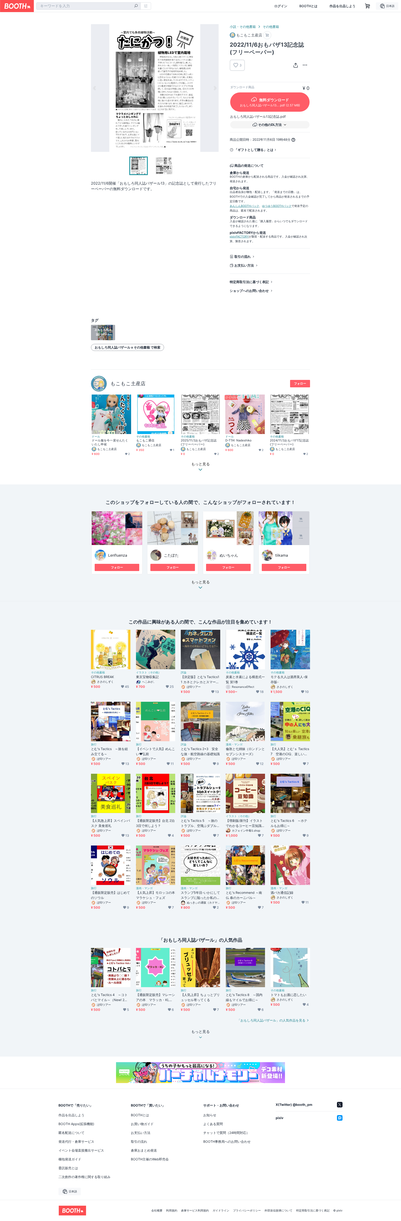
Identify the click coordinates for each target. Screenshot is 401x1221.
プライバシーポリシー (247, 1210)
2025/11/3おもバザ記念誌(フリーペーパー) (199, 442)
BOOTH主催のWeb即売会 (150, 1159)
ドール (96, 436)
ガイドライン (221, 1210)
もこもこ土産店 (128, 383)
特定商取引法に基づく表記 (249, 282)
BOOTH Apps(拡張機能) (76, 1124)
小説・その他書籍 (243, 27)
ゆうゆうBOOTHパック (276, 206)
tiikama (281, 555)
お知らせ (209, 1115)
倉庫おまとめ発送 (144, 1150)
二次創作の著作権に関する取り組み (84, 1177)
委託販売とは (68, 1168)
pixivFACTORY (239, 236)
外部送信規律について (278, 1210)
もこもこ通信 (145, 440)
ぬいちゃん (229, 555)
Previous (94, 88)
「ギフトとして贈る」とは (253, 150)
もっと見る (200, 582)
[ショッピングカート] (368, 6)
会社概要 (156, 1210)
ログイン (280, 6)
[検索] (136, 6)
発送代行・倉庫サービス (76, 1141)
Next (215, 88)
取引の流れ (242, 256)
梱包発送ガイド (69, 1159)
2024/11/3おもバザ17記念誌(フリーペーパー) (289, 442)
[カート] (267, 35)
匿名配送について (71, 1133)
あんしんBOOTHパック (244, 206)
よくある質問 (213, 1124)
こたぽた (171, 555)
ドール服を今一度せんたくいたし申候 (110, 442)
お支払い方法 (244, 265)
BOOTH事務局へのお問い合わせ (227, 1141)
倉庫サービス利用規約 (195, 1210)
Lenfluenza (117, 555)
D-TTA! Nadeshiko (238, 440)
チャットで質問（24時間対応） (226, 1133)
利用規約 (171, 1210)
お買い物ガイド (142, 1124)
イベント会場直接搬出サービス (81, 1150)
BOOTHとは (308, 6)
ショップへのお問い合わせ (249, 291)
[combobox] (88, 6)
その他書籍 (271, 27)
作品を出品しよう (343, 6)
